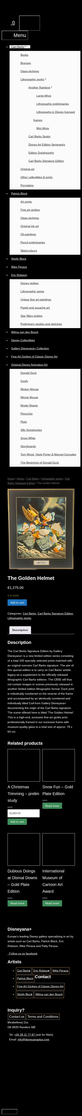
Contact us (16, 1016)
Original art (27, 169)
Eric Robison (19, 275)
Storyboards (28, 446)
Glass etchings (29, 71)
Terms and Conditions (42, 1016)
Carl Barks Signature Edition (46, 160)
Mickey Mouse (29, 389)
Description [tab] (20, 630)
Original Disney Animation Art (29, 364)
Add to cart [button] (17, 821)
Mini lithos (42, 128)
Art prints (26, 201)
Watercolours (28, 250)
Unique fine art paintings (35, 299)
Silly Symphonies (31, 430)
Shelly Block (18, 258)
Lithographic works (32, 79)
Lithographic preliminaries (52, 103)
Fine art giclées (30, 209)
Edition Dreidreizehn (41, 152)
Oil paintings (28, 234)
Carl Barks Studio (39, 136)
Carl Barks (17, 46)
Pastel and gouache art (35, 307)
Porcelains (27, 185)
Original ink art (29, 226)
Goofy (24, 381)
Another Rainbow (39, 87)
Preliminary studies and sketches (41, 324)
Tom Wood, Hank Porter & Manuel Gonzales (48, 454)
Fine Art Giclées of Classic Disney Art (34, 356)
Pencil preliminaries (32, 242)
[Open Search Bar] (68, 8)
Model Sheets (29, 405)
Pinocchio (26, 413)
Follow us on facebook (22, 953)
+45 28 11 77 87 (25, 1034)
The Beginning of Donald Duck (39, 462)
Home (11, 478)
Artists (20, 478)
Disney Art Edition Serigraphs (46, 144)
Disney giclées (29, 283)
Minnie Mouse (29, 397)
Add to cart (17, 602)
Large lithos (43, 95)
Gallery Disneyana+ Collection (30, 348)
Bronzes (25, 63)
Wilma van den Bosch (24, 332)
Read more (52, 805)
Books (24, 54)
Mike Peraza (19, 266)
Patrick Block (19, 193)
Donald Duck (28, 372)
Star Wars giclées (31, 315)
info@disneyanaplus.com (33, 1039)
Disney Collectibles (23, 340)
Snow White (27, 438)
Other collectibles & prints (36, 177)
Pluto (23, 421)
